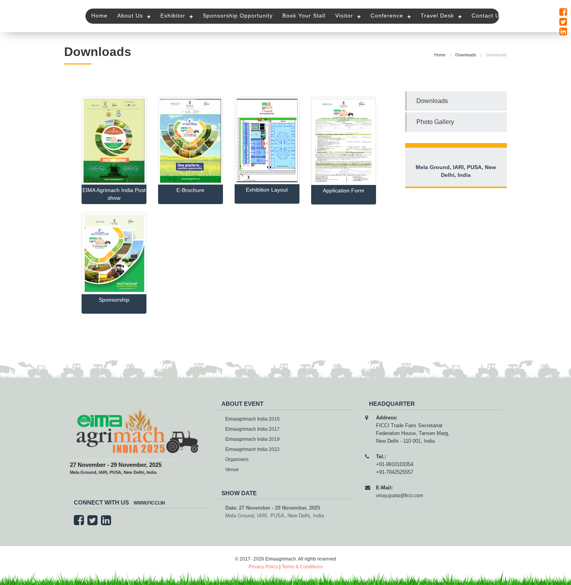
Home (99, 15)
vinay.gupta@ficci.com (399, 495)
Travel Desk (437, 15)
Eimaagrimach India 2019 (252, 439)
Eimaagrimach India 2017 (252, 429)
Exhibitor (172, 15)
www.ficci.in (149, 503)
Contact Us (487, 15)
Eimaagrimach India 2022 (252, 449)
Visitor (344, 15)
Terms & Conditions (302, 566)
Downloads (465, 54)
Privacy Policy (263, 566)
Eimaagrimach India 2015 (252, 419)
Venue (232, 469)
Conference (387, 15)
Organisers (237, 459)
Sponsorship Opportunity (238, 15)
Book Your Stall (304, 15)
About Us (130, 15)
